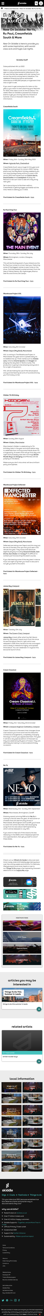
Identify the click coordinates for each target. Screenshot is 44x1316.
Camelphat (21, 177)
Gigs (4, 1195)
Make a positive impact (25, 1236)
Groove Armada (29, 552)
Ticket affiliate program (9, 1277)
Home (4, 1245)
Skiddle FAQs (6, 1288)
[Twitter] (3, 1301)
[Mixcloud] (11, 1301)
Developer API (6, 1274)
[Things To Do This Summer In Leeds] (22, 995)
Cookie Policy (6, 1252)
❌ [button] (40, 1314)
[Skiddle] (7, 1187)
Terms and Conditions (9, 1247)
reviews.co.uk (22, 1213)
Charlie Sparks (19, 361)
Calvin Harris (32, 175)
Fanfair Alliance (19, 1233)
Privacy (5, 1250)
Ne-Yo (32, 816)
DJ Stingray (17, 457)
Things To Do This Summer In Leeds (15, 1004)
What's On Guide (20, 860)
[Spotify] (7, 1301)
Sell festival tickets (8, 1290)
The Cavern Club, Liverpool (19, 633)
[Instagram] (15, 1301)
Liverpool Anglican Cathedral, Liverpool (24, 727)
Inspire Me (20, 870)
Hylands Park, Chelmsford (19, 163)
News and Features (11, 9)
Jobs (4, 1266)
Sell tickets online (7, 1285)
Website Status (7, 1272)
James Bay (7, 637)
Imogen (31, 361)
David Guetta (8, 177)
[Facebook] (19, 1301)
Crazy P (24, 554)
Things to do (36, 1195)
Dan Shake (13, 554)
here (32, 197)
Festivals (22, 1195)
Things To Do (11, 868)
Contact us (6, 1263)
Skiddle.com (22, 3)
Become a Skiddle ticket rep (10, 1279)
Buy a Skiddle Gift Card (9, 1293)
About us (5, 1258)
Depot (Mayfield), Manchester (20, 351)
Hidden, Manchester (16, 442)
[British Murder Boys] (22, 1042)
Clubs (12, 1195)
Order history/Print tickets (10, 1261)
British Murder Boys (10, 1057)
